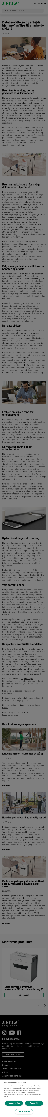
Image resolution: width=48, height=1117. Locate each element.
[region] (24, 1098)
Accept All (34, 1103)
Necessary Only (14, 1103)
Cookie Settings (24, 1111)
